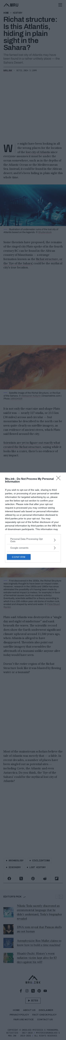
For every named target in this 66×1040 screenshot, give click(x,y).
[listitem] (33, 540)
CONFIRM (19, 557)
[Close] (59, 479)
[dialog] (33, 520)
